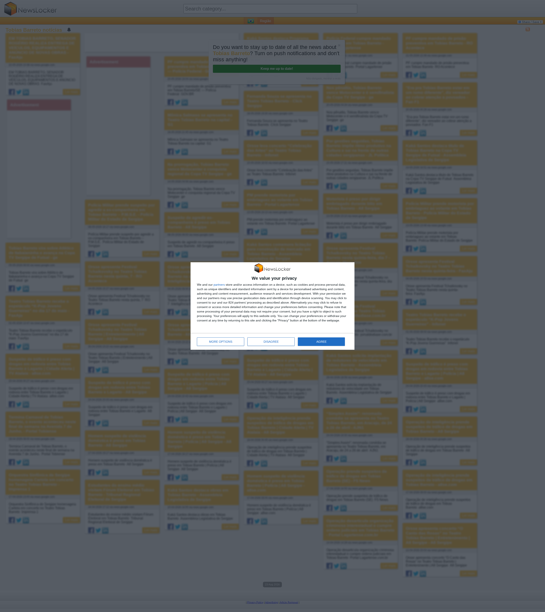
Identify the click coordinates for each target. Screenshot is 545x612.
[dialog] (272, 306)
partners (219, 284)
